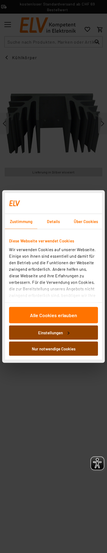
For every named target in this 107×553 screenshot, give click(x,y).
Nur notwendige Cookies (53, 348)
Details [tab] (53, 221)
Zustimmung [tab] (21, 221)
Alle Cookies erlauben (53, 315)
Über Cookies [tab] (86, 221)
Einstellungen (50, 332)
